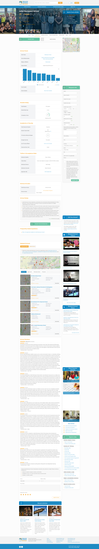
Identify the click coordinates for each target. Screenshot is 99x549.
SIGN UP (76, 3)
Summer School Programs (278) (70, 456)
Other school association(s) (48, 59)
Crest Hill (28, 18)
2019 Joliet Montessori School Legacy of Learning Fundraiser (70, 252)
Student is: (65, 111)
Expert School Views (69, 430)
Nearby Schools (32, 246)
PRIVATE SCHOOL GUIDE (58, 6)
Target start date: (67, 123)
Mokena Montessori (53, 251)
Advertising (70, 541)
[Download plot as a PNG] (58, 69)
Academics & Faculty (44, 35)
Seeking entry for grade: (68, 118)
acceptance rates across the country (70, 229)
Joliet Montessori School (67, 268)
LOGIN (71, 3)
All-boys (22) (67, 451)
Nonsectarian (48, 62)
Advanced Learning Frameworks (71, 426)
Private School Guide (60, 539)
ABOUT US (73, 6)
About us (48, 539)
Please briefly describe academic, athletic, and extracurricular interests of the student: (71, 128)
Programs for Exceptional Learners (71, 429)
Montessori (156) (67, 453)
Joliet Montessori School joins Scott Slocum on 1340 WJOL (71, 299)
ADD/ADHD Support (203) (69, 463)
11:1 (50, 131)
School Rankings (50, 542)
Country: (65, 144)
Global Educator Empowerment (70, 432)
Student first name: (67, 99)
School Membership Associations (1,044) (72, 468)
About (29, 35)
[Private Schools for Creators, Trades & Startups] (40, 511)
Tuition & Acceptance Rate (53, 35)
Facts (33, 35)
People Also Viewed (24, 246)
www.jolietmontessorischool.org (29, 24)
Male (65, 112)
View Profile (57, 283)
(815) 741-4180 (26, 21)
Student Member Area (60, 538)
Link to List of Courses (48, 143)
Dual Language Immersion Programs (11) (72, 458)
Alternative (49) (67, 461)
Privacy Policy (76, 547)
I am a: (21, 478)
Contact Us (58, 542)
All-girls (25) (67, 449)
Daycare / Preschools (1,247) (69, 454)
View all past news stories (75, 332)
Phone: (65, 157)
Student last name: (67, 103)
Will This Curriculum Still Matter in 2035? (24, 520)
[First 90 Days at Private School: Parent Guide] (54, 511)
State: (65, 148)
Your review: (22, 483)
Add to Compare (36, 283)
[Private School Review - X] (20, 547)
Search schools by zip (68, 442)
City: (64, 140)
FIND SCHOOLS (27, 6)
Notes (67, 35)
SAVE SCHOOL (53, 39)
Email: (65, 91)
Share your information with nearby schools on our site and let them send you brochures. (72, 164)
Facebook (22, 547)
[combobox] (45, 3)
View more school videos (71, 302)
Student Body (37, 35)
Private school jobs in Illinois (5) (70, 475)
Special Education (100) (69, 459)
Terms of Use (71, 547)
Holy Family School (51, 250)
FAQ (70, 35)
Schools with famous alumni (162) (70, 469)
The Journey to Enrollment (70, 427)
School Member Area (71, 538)
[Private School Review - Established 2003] (23, 3)
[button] (21, 495)
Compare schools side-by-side (70, 443)
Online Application (48, 171)
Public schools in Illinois (69, 480)
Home (48, 538)
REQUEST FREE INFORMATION (41, 224)
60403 (33, 18)
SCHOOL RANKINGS (42, 6)
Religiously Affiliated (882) (69, 466)
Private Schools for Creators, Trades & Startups (40, 520)
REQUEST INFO (31, 39)
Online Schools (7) (68, 464)
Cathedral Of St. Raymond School (43, 251)
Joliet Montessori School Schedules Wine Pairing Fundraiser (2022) (70, 311)
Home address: (66, 136)
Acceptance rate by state (69, 487)
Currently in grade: (67, 114)
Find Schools (49, 541)
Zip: (64, 152)
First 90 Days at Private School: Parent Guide (54, 520)
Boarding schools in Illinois (69, 481)
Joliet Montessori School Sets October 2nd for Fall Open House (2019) (71, 325)
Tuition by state (67, 486)
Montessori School (72, 15)
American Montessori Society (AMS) (48, 57)
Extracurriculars (61, 35)
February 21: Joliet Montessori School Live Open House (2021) (70, 318)
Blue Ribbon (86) (67, 448)
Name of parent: (66, 95)
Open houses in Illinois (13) (69, 474)
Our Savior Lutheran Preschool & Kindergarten (41, 287)
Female (69, 112)
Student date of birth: (67, 107)
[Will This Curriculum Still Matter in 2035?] (25, 511)
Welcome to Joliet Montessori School (69, 283)
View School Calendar (48, 90)
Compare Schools (59, 541)
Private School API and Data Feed (74, 542)
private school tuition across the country (71, 224)
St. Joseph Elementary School (27, 253)
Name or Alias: (43, 478)
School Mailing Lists (71, 539)
